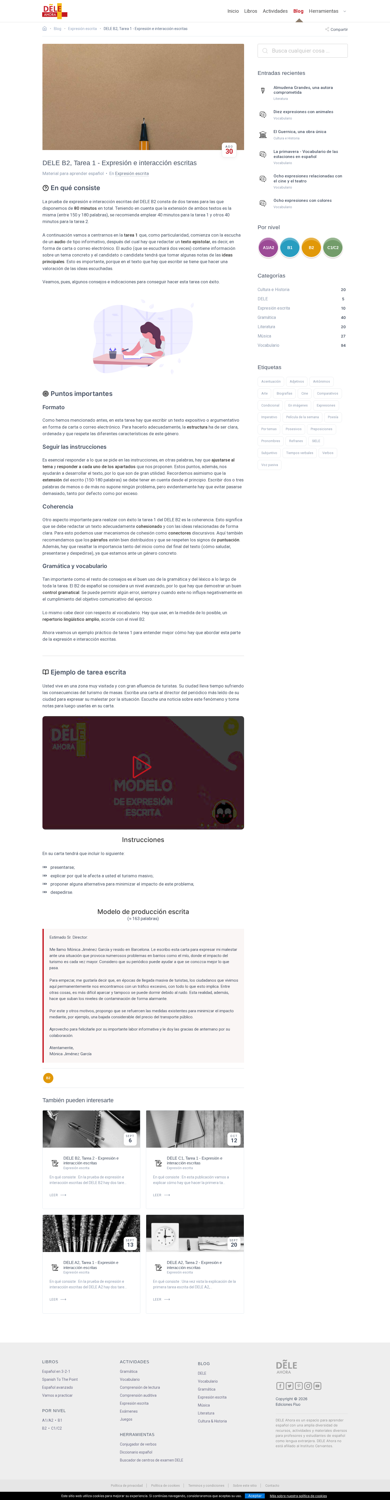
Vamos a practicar (57, 1395)
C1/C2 (333, 247)
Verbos (327, 453)
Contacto (272, 1486)
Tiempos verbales (299, 453)
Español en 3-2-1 (56, 1371)
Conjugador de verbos (138, 1444)
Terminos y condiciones (206, 1486)
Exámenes (129, 1411)
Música (204, 1405)
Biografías (284, 393)
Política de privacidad (127, 1486)
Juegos (126, 1419)
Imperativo (269, 417)
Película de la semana (302, 417)
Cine (304, 393)
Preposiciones (321, 429)
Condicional (270, 405)
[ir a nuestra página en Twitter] (289, 1386)
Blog (298, 11)
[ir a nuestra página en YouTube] (317, 1386)
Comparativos (327, 393)
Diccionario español (136, 1452)
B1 (289, 247)
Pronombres (270, 441)
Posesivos (294, 429)
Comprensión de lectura (140, 1387)
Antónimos (321, 381)
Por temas (269, 429)
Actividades (275, 11)
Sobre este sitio (245, 1486)
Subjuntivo (269, 453)
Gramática (128, 1371)
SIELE (316, 441)
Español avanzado (57, 1387)
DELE (202, 1373)
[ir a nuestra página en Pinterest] (299, 1386)
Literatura (206, 1413)
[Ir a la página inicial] (46, 29)
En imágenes (298, 405)
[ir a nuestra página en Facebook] (280, 1386)
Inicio (233, 11)
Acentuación (271, 381)
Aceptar (255, 1496)
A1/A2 (268, 247)
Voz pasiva (269, 465)
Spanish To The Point (60, 1379)
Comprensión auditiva (138, 1395)
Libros (250, 11)
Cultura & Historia (212, 1421)
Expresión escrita (132, 173)
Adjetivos (297, 381)
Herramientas (324, 11)
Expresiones (326, 405)
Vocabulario (130, 1379)
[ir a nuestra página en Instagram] (308, 1386)
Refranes (296, 441)
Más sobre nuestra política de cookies (298, 1496)
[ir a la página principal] (55, 11)
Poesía (333, 417)
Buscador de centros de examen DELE (151, 1460)
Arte (264, 393)
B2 (48, 1077)
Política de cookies (165, 1486)
